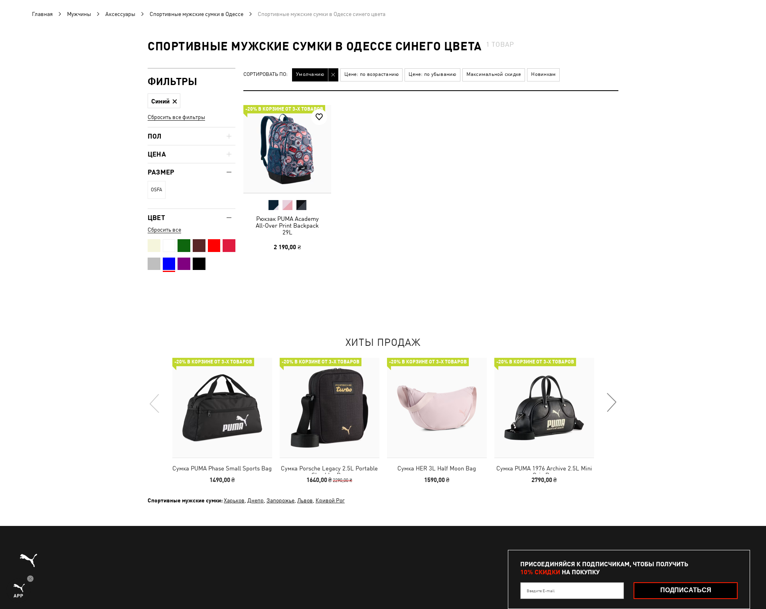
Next (611, 403)
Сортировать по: (265, 74)
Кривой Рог (330, 500)
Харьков (234, 500)
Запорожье (280, 500)
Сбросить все (164, 229)
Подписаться (685, 590)
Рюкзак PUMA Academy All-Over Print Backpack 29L (287, 225)
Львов (305, 500)
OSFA (156, 189)
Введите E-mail (541, 590)
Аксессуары (120, 14)
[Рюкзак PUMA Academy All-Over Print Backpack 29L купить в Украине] (287, 149)
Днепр (255, 500)
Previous (155, 403)
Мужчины (79, 14)
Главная (42, 14)
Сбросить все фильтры (176, 117)
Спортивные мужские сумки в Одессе (196, 14)
